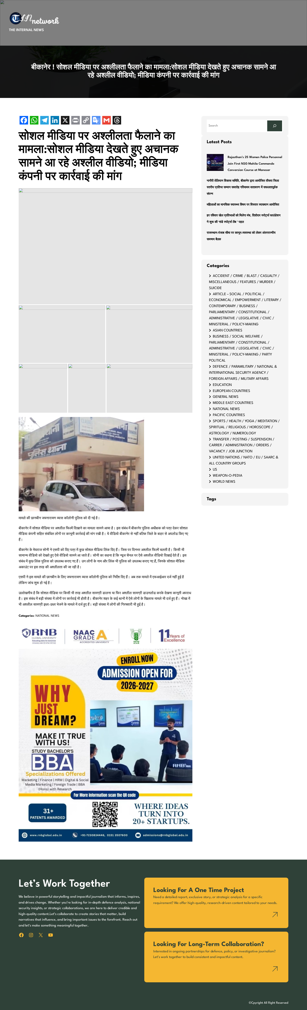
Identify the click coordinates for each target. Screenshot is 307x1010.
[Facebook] (24, 121)
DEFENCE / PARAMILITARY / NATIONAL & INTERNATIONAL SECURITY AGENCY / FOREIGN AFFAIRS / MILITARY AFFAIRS (243, 373)
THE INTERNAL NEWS (26, 30)
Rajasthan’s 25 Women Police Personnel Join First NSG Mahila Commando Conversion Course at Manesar (255, 164)
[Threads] (117, 121)
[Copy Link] (86, 121)
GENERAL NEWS (225, 397)
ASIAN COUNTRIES (227, 330)
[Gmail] (106, 121)
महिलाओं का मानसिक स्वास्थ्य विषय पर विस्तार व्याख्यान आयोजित (243, 204)
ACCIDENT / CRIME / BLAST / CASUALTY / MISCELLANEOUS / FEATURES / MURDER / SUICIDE (244, 282)
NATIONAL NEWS (47, 615)
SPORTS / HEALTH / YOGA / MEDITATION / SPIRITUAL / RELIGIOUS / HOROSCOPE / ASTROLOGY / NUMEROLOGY (244, 427)
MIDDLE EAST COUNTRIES (233, 403)
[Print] (75, 121)
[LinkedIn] (55, 121)
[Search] (274, 125)
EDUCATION (222, 385)
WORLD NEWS (224, 482)
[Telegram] (44, 121)
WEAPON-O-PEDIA (227, 476)
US (215, 469)
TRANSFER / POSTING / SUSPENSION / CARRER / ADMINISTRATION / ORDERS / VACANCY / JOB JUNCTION (241, 445)
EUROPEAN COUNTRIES (231, 391)
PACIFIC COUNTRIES (229, 415)
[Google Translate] (96, 121)
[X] (65, 121)
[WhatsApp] (34, 121)
